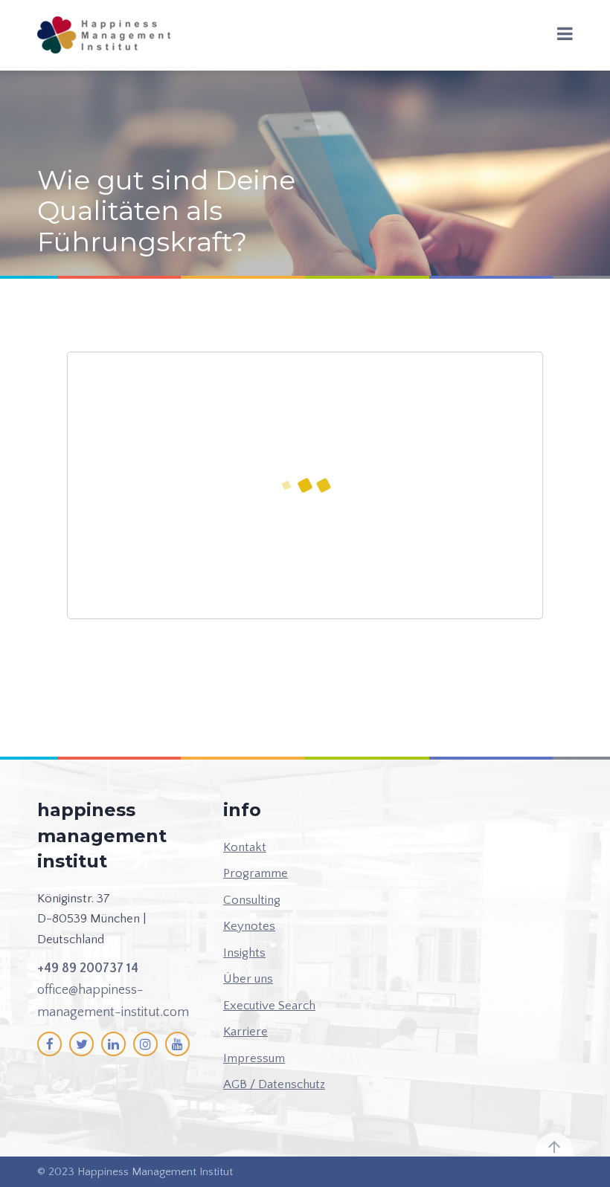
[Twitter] (81, 1044)
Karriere (245, 1031)
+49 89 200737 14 (87, 968)
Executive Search (269, 1005)
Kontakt (244, 847)
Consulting (251, 900)
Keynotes (249, 926)
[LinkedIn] (113, 1044)
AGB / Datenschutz (274, 1084)
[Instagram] (145, 1044)
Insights (244, 953)
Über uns (248, 979)
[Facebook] (49, 1044)
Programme (255, 873)
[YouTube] (177, 1044)
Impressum (254, 1058)
